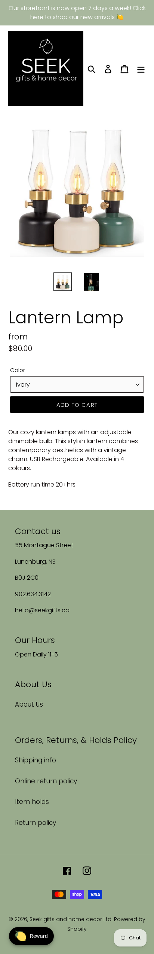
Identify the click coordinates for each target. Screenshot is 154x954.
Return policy (35, 822)
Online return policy (46, 781)
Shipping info (35, 760)
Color (17, 370)
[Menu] (141, 68)
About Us (29, 704)
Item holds (32, 801)
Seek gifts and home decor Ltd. (72, 919)
